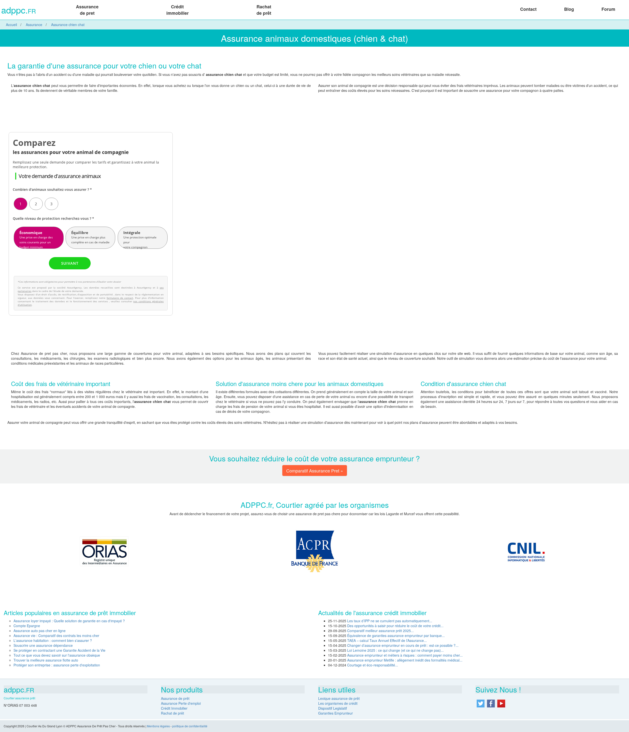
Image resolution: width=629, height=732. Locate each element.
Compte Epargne (27, 625)
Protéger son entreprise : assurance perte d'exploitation (57, 665)
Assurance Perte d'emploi (181, 703)
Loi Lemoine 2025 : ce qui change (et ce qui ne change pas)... (395, 650)
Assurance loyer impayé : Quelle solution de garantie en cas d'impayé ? (69, 620)
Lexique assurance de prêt (339, 698)
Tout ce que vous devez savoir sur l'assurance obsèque (57, 655)
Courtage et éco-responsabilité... (372, 665)
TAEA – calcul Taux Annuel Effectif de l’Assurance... (387, 640)
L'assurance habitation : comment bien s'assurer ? (53, 640)
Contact (528, 9)
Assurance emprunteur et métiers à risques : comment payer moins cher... (405, 655)
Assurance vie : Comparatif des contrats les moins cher (56, 635)
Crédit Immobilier (174, 708)
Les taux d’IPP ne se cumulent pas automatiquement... (389, 620)
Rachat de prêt (264, 9)
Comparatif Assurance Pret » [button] (314, 470)
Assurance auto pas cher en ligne (40, 630)
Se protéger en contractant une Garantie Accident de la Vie (59, 650)
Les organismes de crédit (337, 703)
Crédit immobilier (177, 9)
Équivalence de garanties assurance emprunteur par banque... (396, 635)
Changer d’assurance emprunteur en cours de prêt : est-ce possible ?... (402, 645)
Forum (608, 9)
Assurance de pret (87, 9)
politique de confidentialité (189, 726)
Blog (569, 9)
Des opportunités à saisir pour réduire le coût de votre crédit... (395, 625)
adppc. (18, 10)
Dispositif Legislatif (332, 708)
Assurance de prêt (175, 698)
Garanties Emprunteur (335, 713)
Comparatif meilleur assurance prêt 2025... (380, 630)
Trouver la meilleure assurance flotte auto (46, 660)
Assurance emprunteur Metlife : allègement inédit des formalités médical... (404, 660)
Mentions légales (158, 726)
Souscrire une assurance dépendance (43, 645)
